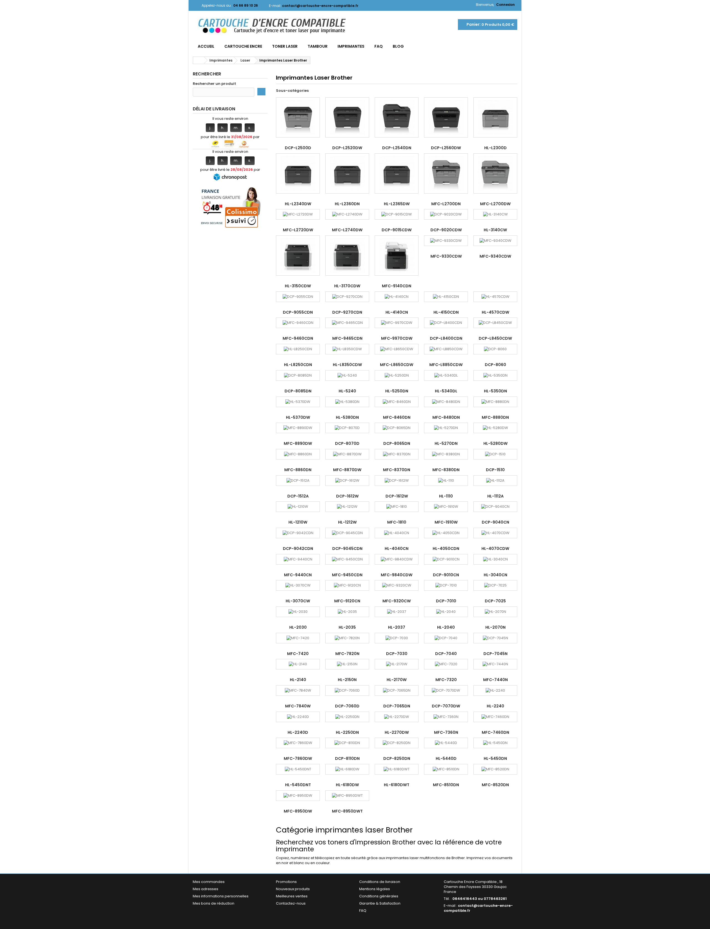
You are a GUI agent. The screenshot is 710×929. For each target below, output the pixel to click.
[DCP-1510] (495, 454)
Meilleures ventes (292, 896)
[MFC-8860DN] (298, 454)
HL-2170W (397, 679)
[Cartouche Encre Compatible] (276, 26)
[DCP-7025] (495, 585)
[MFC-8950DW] (298, 795)
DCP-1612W (347, 496)
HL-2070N (495, 627)
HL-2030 (298, 627)
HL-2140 (298, 679)
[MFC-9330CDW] (446, 240)
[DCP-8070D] (347, 428)
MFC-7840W (298, 706)
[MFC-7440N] (495, 664)
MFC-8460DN (396, 417)
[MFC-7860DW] (298, 743)
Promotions (286, 881)
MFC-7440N (495, 679)
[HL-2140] (298, 664)
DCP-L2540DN (396, 148)
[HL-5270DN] (446, 428)
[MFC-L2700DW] (495, 173)
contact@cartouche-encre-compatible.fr (478, 908)
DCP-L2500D (298, 148)
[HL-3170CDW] (347, 255)
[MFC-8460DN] (397, 402)
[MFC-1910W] (446, 506)
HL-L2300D (495, 148)
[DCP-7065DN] (397, 690)
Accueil (206, 46)
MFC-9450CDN (347, 575)
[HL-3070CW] (298, 585)
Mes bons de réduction (213, 903)
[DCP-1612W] (347, 480)
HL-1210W (297, 522)
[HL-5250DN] (397, 375)
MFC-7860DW (298, 758)
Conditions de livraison (379, 881)
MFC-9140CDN (396, 286)
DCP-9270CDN (347, 312)
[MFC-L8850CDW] (446, 349)
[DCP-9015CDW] (397, 214)
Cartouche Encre (243, 46)
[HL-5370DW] (298, 402)
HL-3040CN (495, 575)
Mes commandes (209, 881)
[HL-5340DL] (446, 375)
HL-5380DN (347, 417)
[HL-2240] (495, 690)
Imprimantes (351, 46)
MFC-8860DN (297, 470)
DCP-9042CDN (298, 548)
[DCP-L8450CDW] (495, 323)
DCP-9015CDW (397, 230)
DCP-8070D (347, 443)
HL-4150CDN (446, 312)
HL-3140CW (495, 230)
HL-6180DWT (396, 785)
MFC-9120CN (347, 601)
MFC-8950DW (298, 811)
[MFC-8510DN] (446, 769)
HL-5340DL (446, 391)
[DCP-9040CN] (495, 506)
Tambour (318, 46)
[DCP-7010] (446, 585)
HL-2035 (347, 627)
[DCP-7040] (446, 638)
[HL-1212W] (347, 506)
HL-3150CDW (298, 286)
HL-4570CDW (495, 312)
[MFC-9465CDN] (347, 323)
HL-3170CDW (347, 286)
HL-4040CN (397, 548)
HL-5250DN (396, 391)
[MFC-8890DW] (298, 428)
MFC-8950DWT (347, 811)
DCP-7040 (446, 653)
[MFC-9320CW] (397, 585)
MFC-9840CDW (396, 575)
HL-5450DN (495, 758)
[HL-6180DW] (347, 769)
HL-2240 (495, 706)
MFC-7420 (298, 653)
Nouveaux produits (293, 889)
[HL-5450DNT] (298, 769)
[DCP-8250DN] (397, 743)
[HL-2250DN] (347, 717)
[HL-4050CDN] (446, 533)
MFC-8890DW (298, 443)
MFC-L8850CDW (446, 364)
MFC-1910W (446, 522)
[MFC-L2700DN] (446, 173)
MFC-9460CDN (298, 338)
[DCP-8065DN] (397, 428)
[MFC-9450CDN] (347, 559)
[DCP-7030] (397, 638)
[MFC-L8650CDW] (397, 349)
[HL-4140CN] (397, 296)
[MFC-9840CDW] (397, 559)
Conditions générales (378, 896)
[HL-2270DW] (397, 717)
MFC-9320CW (396, 601)
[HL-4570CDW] (495, 296)
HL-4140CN (397, 312)
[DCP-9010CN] (446, 559)
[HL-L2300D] (495, 117)
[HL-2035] (347, 611)
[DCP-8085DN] (298, 375)
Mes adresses (205, 889)
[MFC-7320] (446, 664)
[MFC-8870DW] (347, 454)
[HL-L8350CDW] (347, 349)
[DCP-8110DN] (347, 743)
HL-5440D (446, 758)
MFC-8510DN (446, 785)
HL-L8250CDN (298, 364)
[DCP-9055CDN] (298, 296)
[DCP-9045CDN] (347, 533)
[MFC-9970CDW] (397, 323)
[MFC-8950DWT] (347, 795)
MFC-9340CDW (495, 256)
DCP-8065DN (396, 443)
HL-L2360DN (347, 204)
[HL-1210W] (298, 506)
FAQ (378, 46)
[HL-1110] (446, 480)
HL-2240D (298, 732)
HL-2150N (347, 679)
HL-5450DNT (298, 785)
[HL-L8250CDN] (298, 349)
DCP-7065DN (396, 706)
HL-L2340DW (298, 204)
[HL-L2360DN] (347, 173)
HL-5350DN (495, 391)
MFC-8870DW (347, 470)
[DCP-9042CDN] (298, 533)
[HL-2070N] (495, 611)
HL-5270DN (446, 443)
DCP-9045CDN (347, 548)
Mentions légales (374, 889)
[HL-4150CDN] (446, 296)
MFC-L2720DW (298, 230)
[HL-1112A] (495, 480)
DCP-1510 (495, 470)
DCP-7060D (347, 706)
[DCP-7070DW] (446, 690)
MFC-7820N (347, 653)
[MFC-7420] (298, 638)
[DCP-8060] (495, 349)
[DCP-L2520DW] (347, 117)
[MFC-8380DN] (446, 454)
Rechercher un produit (214, 83)
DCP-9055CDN (298, 312)
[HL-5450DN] (495, 743)
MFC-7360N (446, 732)
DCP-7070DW (446, 706)
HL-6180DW (347, 785)
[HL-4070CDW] (495, 533)
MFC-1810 (396, 522)
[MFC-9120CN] (347, 585)
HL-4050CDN (446, 548)
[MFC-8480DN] (446, 402)
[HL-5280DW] (495, 428)
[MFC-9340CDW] (495, 240)
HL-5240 (347, 391)
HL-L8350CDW (347, 364)
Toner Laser (285, 46)
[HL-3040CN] (495, 559)
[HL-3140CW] (495, 214)
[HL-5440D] (446, 743)
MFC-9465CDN (347, 338)
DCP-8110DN (347, 758)
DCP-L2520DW (347, 148)
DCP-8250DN (396, 758)
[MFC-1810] (397, 506)
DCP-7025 (495, 601)
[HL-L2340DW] (298, 173)
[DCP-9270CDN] (347, 296)
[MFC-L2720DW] (298, 214)
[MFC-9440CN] (298, 559)
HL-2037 (396, 627)
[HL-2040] (446, 611)
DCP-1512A (298, 496)
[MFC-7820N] (347, 638)
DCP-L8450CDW (495, 338)
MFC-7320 (446, 679)
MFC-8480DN (446, 417)
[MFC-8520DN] (495, 769)
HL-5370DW (298, 417)
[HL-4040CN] (397, 533)
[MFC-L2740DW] (347, 214)
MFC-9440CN (298, 575)
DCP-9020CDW (446, 230)
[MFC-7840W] (298, 690)
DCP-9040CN (495, 522)
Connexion (505, 4)
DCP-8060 (495, 364)
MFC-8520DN (495, 785)
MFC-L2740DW (347, 230)
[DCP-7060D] (347, 690)
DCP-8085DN (298, 391)
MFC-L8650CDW (396, 364)
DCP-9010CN (446, 575)
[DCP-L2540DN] (397, 117)
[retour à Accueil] (198, 60)
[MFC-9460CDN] (298, 323)
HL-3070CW (298, 601)
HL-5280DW (495, 443)
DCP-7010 (446, 601)
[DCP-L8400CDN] (446, 323)
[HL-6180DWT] (397, 769)
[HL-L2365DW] (397, 173)
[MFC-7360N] (446, 717)
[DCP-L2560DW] (446, 117)
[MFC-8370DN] (397, 454)
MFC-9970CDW (396, 338)
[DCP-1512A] (298, 480)
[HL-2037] (397, 611)
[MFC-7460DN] (495, 717)
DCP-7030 (396, 653)
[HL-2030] (298, 611)
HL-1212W (347, 522)
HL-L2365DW (397, 204)
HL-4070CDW (495, 548)
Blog (398, 46)
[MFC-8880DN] (495, 402)
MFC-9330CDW (446, 256)
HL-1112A (495, 496)
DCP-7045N (495, 653)
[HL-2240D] (298, 717)
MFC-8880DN (495, 417)
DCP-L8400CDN (446, 338)
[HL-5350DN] (495, 375)
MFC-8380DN (446, 470)
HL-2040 (446, 627)
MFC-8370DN (396, 470)
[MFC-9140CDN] (397, 255)
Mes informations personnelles (220, 896)
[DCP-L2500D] (298, 117)
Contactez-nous (291, 903)
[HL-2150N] (347, 664)
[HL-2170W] (397, 664)
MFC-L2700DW (495, 204)
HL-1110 (446, 496)
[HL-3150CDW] (298, 255)
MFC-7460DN (495, 732)
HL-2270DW (397, 732)
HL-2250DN (347, 732)
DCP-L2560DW (446, 148)
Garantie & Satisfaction (379, 903)
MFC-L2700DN (446, 204)
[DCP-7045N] (495, 638)
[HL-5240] (347, 375)
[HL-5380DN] (347, 402)
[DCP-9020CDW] (446, 214)
